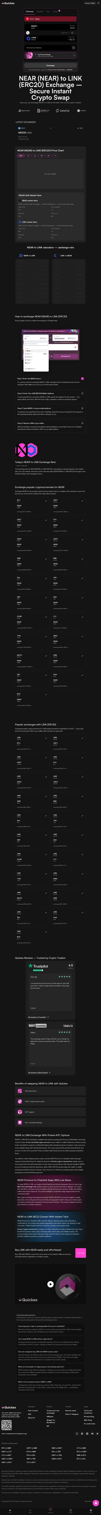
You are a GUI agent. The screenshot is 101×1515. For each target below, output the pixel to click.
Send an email (70, 1411)
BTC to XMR (6, 1448)
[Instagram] (77, 1434)
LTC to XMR (81, 1448)
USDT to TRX (57, 1455)
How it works (33, 1411)
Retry (37, 19)
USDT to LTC (6, 1452)
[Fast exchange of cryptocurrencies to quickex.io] (8, 3)
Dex (48, 12)
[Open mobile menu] (98, 3)
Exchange (29, 11)
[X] (97, 1434)
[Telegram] (82, 1434)
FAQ (29, 1414)
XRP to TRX (31, 1459)
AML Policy (88, 1420)
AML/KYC (69, 69)
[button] (50, 1284)
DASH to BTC (57, 1459)
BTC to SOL (81, 1459)
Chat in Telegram (72, 1414)
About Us (31, 1418)
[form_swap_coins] (28, 33)
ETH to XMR (31, 1452)
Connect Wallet (90, 3)
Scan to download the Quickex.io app (14, 1433)
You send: (72, 25)
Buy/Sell (40, 12)
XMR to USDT (57, 1448)
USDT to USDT (7, 1459)
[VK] (87, 1434)
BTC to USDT (82, 1452)
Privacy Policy (61, 69)
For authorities (89, 1424)
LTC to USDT (6, 1455)
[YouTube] (92, 1434)
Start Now (80, 1253)
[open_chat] (96, 1503)
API (48, 1426)
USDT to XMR (32, 1448)
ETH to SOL (31, 1455)
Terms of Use (52, 69)
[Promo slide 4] (35, 56)
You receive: (71, 37)
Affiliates (50, 1417)
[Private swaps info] (59, 11)
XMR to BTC (81, 1455)
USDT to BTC (7, 1462)
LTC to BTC (31, 1462)
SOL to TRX (56, 1452)
